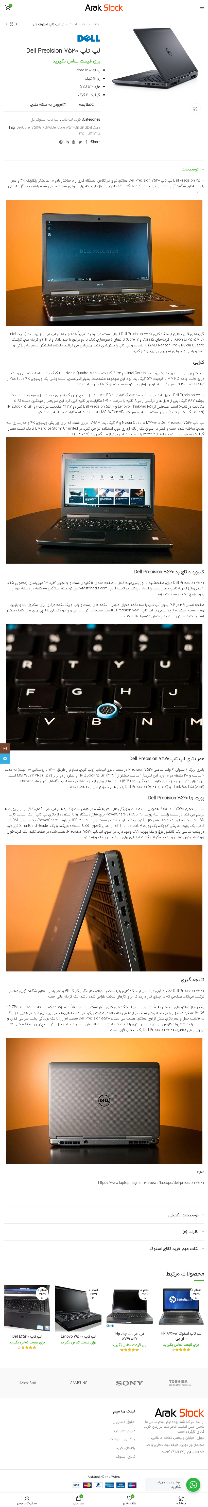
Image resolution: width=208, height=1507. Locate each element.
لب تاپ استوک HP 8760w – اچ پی (181, 1336)
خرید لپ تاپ (75, 24)
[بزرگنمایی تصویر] (195, 109)
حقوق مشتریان (124, 1422)
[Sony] (129, 1383)
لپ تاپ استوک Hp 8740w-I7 (129, 1336)
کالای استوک (125, 1456)
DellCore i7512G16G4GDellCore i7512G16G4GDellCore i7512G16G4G (58, 130)
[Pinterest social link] (73, 142)
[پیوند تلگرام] (61, 142)
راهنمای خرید (125, 1448)
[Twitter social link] (80, 142)
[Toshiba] (180, 1383)
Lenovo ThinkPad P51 (135, 406)
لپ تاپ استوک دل (46, 24)
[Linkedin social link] (67, 142)
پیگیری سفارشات (122, 1439)
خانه (95, 24)
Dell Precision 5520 (98, 406)
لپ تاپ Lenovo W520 (78, 1336)
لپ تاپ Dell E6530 (27, 1336)
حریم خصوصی (124, 1430)
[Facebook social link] (86, 142)
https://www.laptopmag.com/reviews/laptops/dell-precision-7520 (151, 1183)
